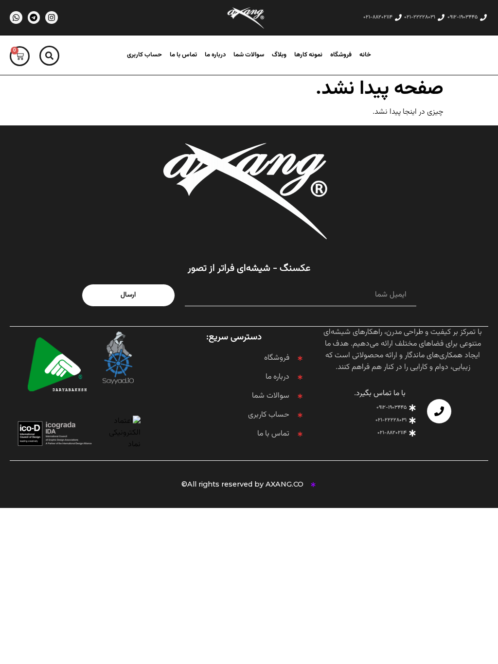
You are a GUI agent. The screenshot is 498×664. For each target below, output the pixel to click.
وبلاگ (279, 55)
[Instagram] (51, 17)
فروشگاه (341, 55)
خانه (365, 55)
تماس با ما (183, 55)
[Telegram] (34, 17)
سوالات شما (248, 55)
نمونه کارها (308, 55)
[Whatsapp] (16, 17)
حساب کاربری (144, 55)
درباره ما (215, 55)
